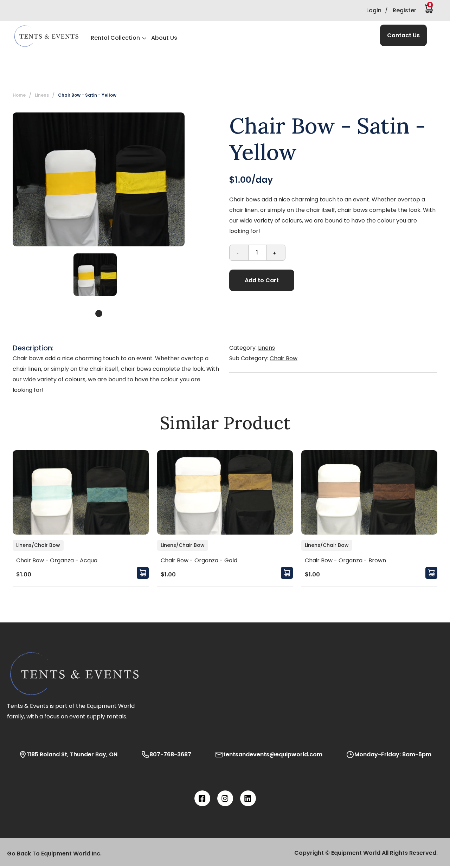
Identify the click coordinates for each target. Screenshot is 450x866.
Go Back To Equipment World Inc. (54, 853)
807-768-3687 (170, 754)
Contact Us (403, 35)
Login (373, 10)
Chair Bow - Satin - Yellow (87, 95)
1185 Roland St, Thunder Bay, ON (72, 754)
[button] (46, 36)
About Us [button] (164, 38)
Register (404, 10)
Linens (266, 348)
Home (19, 95)
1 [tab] (98, 313)
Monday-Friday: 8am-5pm (392, 754)
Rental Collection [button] (115, 38)
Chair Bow (283, 358)
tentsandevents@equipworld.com (272, 754)
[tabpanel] (95, 274)
